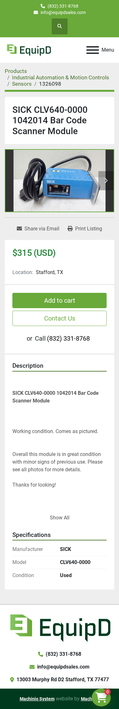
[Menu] (92, 50)
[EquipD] (59, 627)
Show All (59, 518)
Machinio (90, 698)
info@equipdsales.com (63, 12)
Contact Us (59, 318)
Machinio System (37, 698)
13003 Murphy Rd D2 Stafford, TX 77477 (63, 679)
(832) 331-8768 (63, 6)
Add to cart (59, 300)
